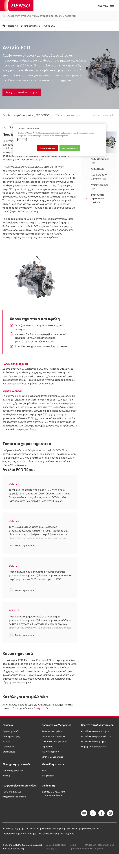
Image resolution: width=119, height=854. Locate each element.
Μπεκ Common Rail (99, 186)
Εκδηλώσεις (48, 775)
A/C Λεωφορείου (50, 751)
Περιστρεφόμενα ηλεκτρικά (86, 828)
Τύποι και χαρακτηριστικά (70, 115)
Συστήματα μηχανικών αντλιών (97, 198)
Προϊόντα (13, 25)
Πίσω (11, 127)
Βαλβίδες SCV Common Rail (99, 176)
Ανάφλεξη (7, 828)
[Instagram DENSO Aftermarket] (110, 813)
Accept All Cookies (70, 148)
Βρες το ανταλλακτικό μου (21, 92)
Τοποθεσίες (8, 746)
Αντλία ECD (97, 168)
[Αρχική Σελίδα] (3, 25)
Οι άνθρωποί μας (11, 736)
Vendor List (22, 139)
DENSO (16, 5)
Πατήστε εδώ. (42, 708)
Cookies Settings (47, 148)
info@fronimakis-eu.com (14, 796)
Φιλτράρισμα (67, 833)
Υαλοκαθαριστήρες (49, 833)
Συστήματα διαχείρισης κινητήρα (19, 833)
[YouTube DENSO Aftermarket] (84, 813)
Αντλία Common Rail (100, 160)
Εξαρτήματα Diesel (30, 25)
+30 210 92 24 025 (11, 791)
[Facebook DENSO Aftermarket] (101, 813)
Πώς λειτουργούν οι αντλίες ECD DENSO (25, 115)
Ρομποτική (47, 746)
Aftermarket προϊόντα (53, 731)
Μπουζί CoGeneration (53, 756)
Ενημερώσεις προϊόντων (93, 746)
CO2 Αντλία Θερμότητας (54, 741)
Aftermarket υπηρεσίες (54, 736)
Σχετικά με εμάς (10, 731)
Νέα (44, 770)
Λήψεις (6, 775)
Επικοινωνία (8, 751)
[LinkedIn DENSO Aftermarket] (93, 813)
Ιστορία (6, 741)
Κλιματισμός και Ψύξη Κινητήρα (53, 828)
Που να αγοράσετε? (12, 770)
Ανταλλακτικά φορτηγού (93, 741)
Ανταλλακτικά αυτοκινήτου (95, 731)
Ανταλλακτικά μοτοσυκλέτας (96, 736)
